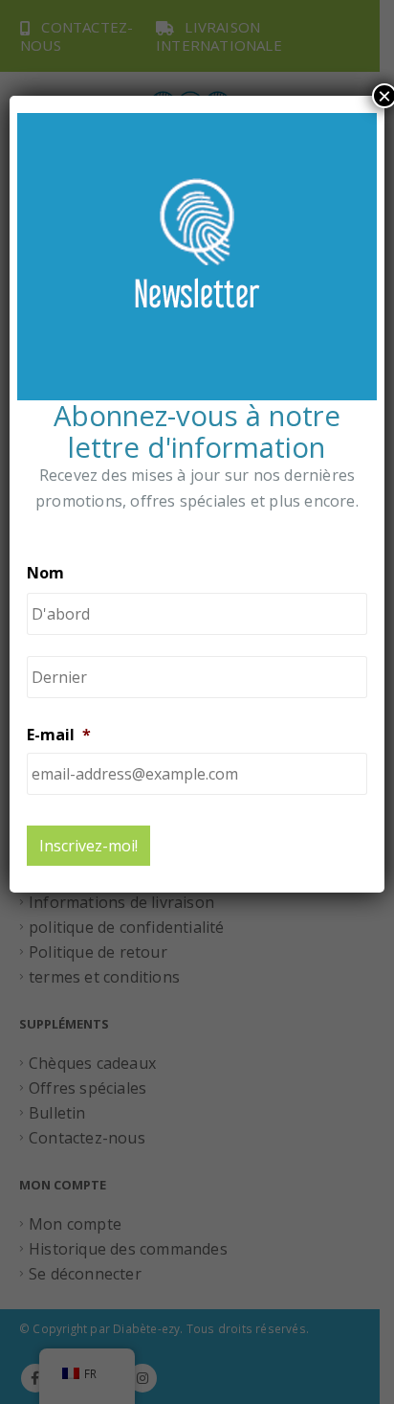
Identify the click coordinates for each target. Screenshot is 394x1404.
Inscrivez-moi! (88, 845)
